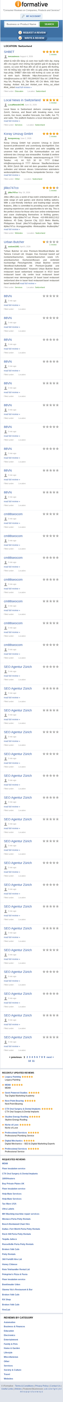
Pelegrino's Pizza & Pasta (14, 1274)
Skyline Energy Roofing (16, 1117)
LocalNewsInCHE (16, 105)
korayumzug (14, 138)
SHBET (9, 52)
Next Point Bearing (14, 1101)
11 (33, 1061)
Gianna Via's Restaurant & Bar (17, 1289)
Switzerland (41, 91)
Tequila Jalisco (9, 1239)
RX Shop (6, 1299)
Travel (7, 1374)
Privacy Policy (41, 1386)
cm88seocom (13, 514)
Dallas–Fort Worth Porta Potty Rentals (21, 1229)
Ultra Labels (8, 1209)
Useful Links (7, 1389)
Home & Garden (12, 1348)
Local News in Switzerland (22, 100)
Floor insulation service (13, 1168)
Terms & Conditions (24, 1386)
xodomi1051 (13, 246)
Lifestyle (8, 1352)
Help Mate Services (12, 1194)
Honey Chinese (9, 1264)
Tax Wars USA (9, 1204)
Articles (18, 1389)
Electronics (9, 1335)
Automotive (9, 1322)
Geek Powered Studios (16, 1093)
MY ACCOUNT (33, 16)
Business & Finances (14, 1326)
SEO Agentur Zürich (18, 667)
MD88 (8, 1085)
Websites (19, 233)
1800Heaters (8, 1178)
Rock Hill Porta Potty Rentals (16, 1234)
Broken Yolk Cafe (10, 1249)
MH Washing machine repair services (20, 1214)
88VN (8, 296)
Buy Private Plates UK (13, 1183)
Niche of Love (12, 1125)
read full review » (23, 87)
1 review (53, 54)
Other (17, 179)
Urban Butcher (14, 242)
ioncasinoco (13, 56)
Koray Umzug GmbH (18, 134)
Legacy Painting (13, 1077)
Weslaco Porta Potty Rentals (16, 1219)
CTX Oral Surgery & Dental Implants (23, 1109)
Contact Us (55, 1386)
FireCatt (6, 1309)
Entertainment (11, 1339)
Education (19, 91)
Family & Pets (11, 1344)
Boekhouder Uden (11, 1284)
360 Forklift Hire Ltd (12, 1259)
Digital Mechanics (14, 1141)
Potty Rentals (9, 1254)
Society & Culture (12, 1370)
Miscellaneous (11, 1357)
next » (50, 1057)
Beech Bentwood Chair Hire (16, 1224)
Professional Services (16, 1132)
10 (29, 1061)
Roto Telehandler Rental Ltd (16, 1269)
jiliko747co (11, 188)
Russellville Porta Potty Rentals (18, 1244)
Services (18, 125)
